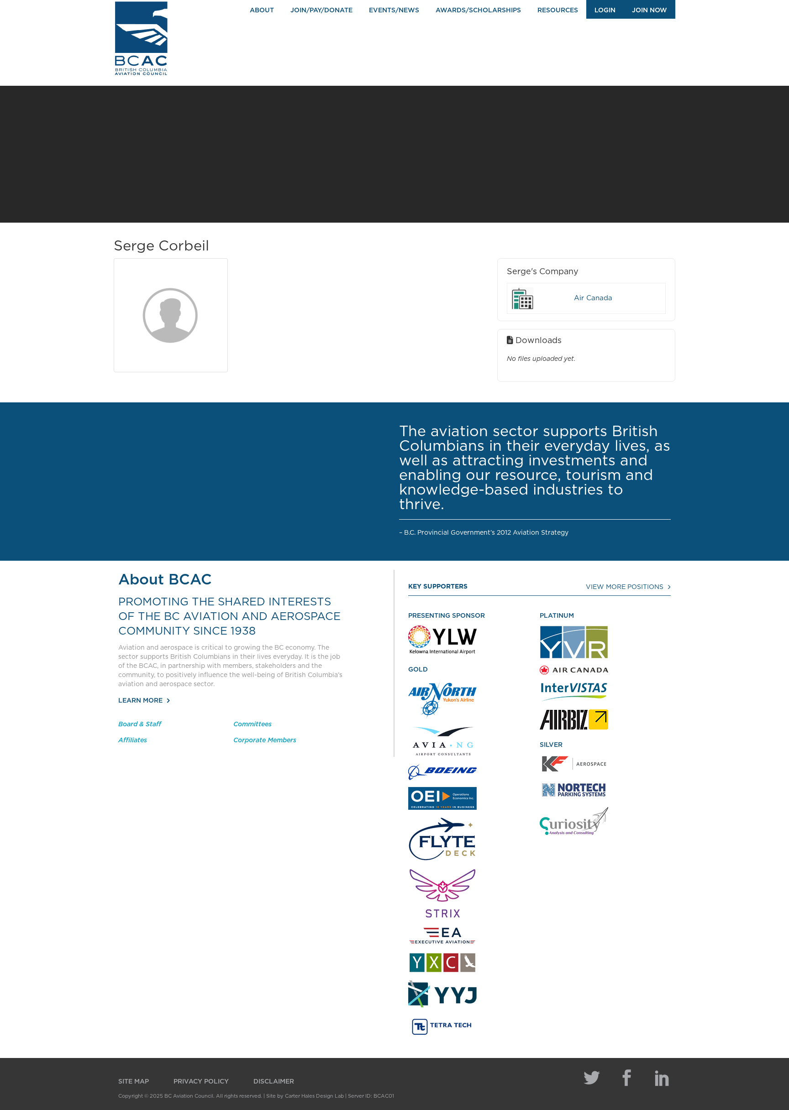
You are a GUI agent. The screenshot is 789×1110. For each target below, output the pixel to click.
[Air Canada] (522, 298)
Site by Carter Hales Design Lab (305, 1096)
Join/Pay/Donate (321, 10)
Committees (252, 724)
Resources (557, 10)
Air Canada (593, 298)
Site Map (133, 1082)
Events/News (394, 10)
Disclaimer (273, 1082)
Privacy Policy (201, 1082)
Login (604, 10)
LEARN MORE (140, 701)
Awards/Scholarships (478, 10)
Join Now (649, 10)
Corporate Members (264, 740)
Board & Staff (139, 724)
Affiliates (132, 740)
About (262, 10)
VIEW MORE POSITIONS (624, 587)
